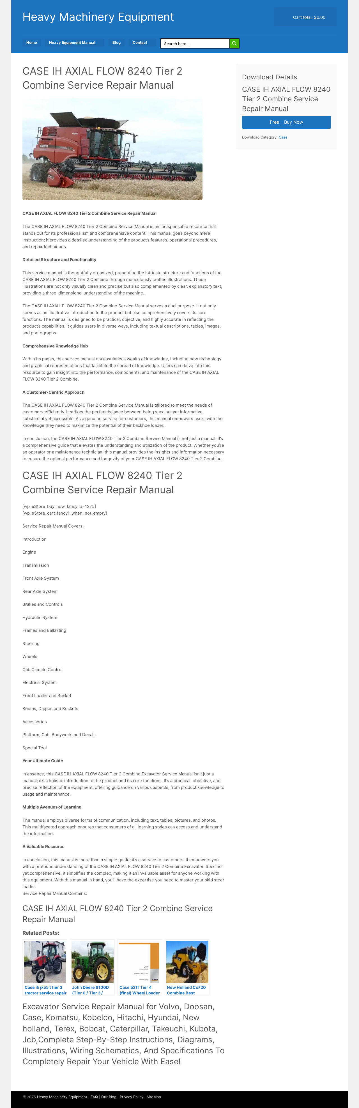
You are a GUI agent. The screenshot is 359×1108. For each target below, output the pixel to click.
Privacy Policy (131, 1097)
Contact (140, 42)
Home (31, 42)
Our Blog (108, 1097)
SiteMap (154, 1097)
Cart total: (308, 17)
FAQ (94, 1097)
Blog (116, 42)
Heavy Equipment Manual (72, 42)
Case (283, 137)
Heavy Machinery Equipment (98, 17)
